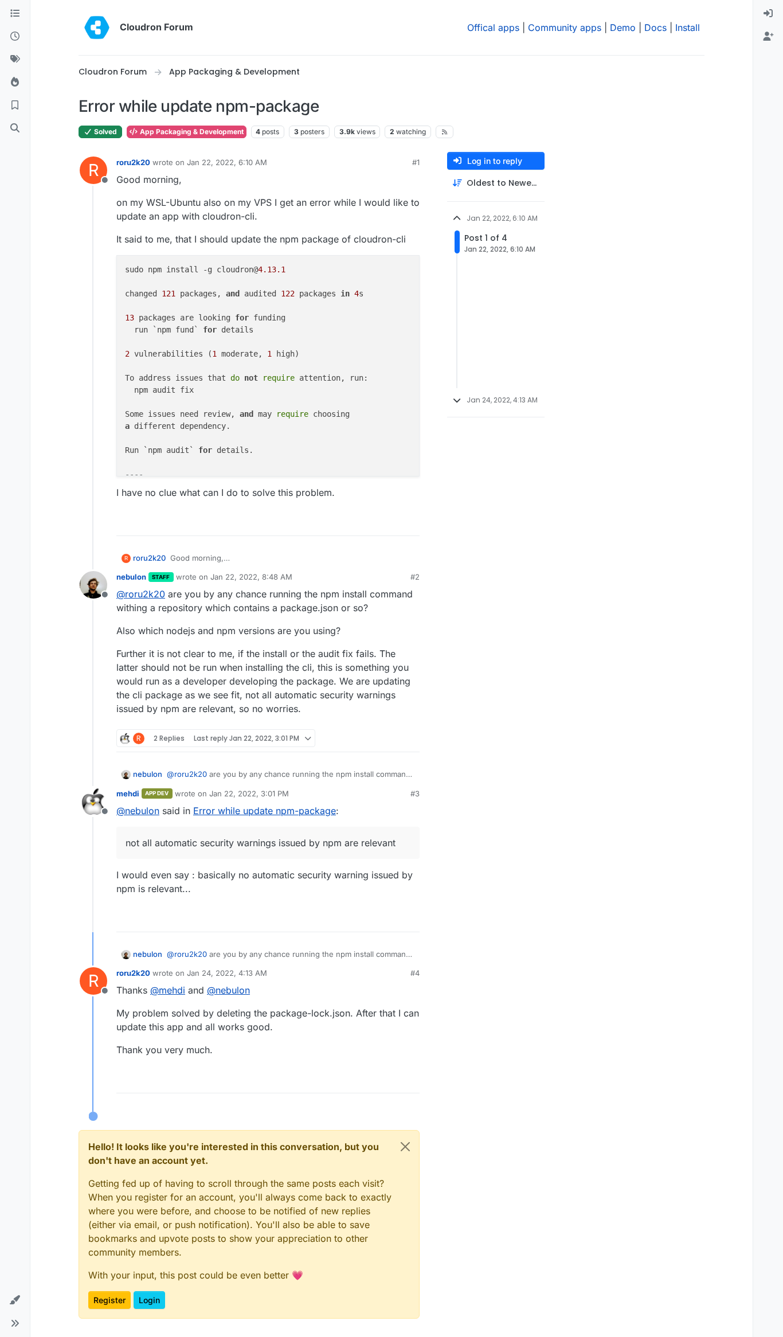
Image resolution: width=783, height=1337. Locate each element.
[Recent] (15, 37)
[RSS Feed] (444, 132)
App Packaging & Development (191, 131)
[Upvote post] (392, 522)
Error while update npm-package (264, 810)
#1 (416, 162)
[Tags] (15, 59)
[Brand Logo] (97, 27)
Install (687, 27)
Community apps (564, 27)
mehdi (127, 793)
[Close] (405, 1147)
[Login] (768, 14)
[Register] (768, 37)
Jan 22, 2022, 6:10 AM (227, 162)
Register (109, 1300)
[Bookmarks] (15, 105)
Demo (623, 27)
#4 (415, 973)
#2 (415, 576)
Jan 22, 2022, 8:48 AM (251, 576)
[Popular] (15, 82)
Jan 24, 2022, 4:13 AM (227, 973)
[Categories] (15, 14)
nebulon (131, 576)
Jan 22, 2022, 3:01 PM (249, 793)
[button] (15, 1300)
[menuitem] (768, 14)
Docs (655, 27)
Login (149, 1300)
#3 (415, 793)
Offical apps (493, 27)
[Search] (15, 128)
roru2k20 (133, 162)
